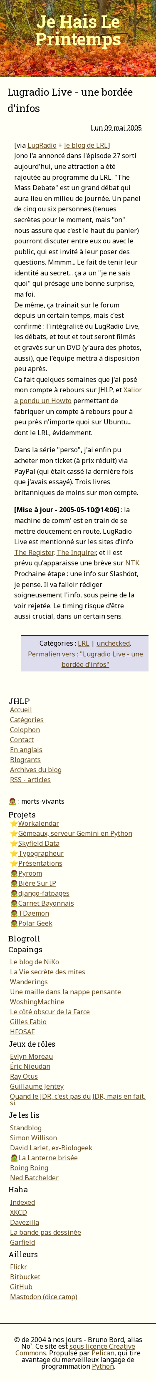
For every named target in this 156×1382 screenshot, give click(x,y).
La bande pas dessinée (45, 1232)
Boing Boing (29, 1167)
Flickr (18, 1266)
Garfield (22, 1242)
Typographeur (41, 853)
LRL (83, 643)
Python (103, 1366)
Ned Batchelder (34, 1177)
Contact (22, 739)
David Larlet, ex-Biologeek (51, 1147)
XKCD (18, 1212)
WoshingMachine (37, 1001)
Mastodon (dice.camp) (43, 1296)
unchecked (113, 643)
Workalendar (38, 823)
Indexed (22, 1202)
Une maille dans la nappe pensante (65, 991)
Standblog (26, 1127)
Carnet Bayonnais (46, 903)
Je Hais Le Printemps (78, 30)
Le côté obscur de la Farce (50, 1011)
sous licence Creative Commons (75, 1349)
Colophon (25, 729)
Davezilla (24, 1222)
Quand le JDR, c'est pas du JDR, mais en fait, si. (78, 1099)
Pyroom (30, 873)
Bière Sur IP (37, 883)
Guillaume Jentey (37, 1086)
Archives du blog (36, 769)
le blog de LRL (86, 145)
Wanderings (29, 981)
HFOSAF (22, 1031)
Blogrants (25, 759)
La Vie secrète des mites (47, 971)
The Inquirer (76, 552)
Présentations (40, 863)
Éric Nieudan (30, 1066)
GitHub (21, 1286)
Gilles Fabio (28, 1021)
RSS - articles (30, 779)
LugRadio (42, 145)
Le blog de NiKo (34, 961)
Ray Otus (24, 1076)
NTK (132, 562)
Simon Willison (33, 1137)
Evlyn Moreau (31, 1056)
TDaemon (33, 913)
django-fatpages (43, 893)
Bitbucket (25, 1276)
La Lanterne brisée (48, 1157)
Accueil (21, 709)
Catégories (27, 719)
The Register (33, 552)
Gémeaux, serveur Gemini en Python (75, 833)
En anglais (26, 749)
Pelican (103, 1352)
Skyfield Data (38, 843)
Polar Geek (35, 923)
